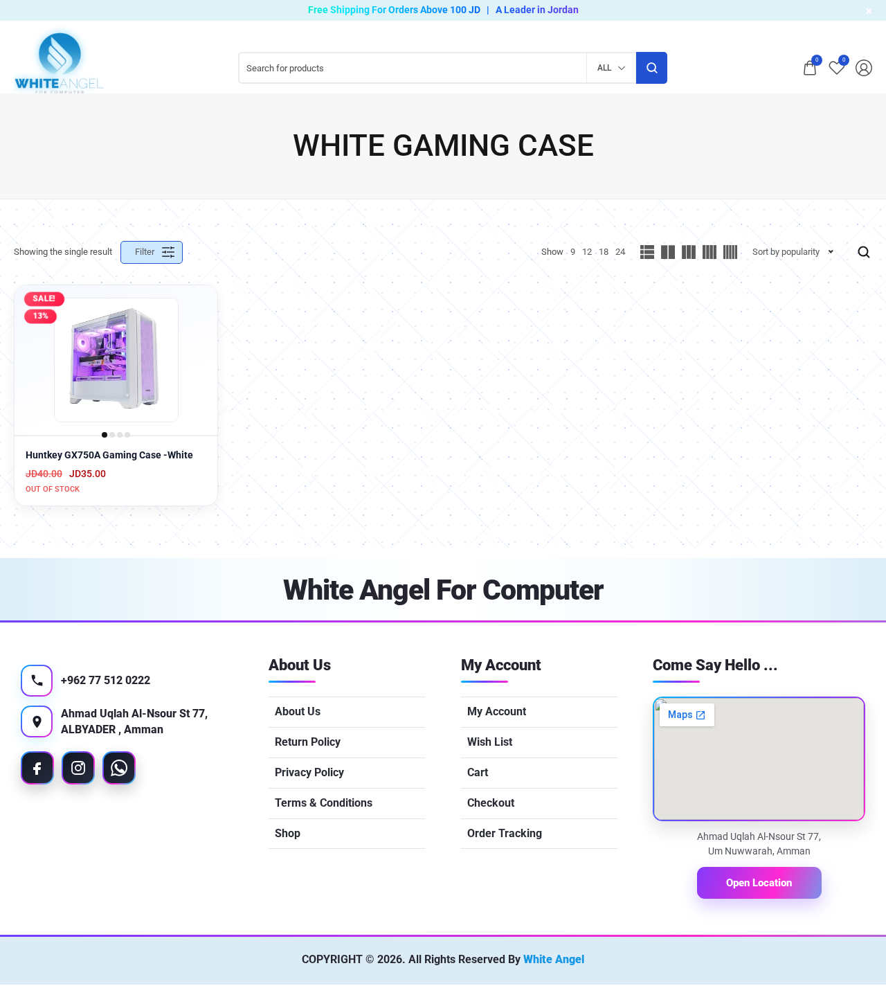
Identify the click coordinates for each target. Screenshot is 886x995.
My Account (496, 711)
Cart (477, 772)
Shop (287, 833)
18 (603, 251)
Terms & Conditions (323, 802)
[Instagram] (78, 768)
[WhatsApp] (119, 768)
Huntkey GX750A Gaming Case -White (109, 454)
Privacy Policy (309, 772)
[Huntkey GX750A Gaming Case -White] (116, 360)
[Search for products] (651, 68)
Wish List (489, 742)
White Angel (553, 959)
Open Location (759, 883)
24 (620, 251)
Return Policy (308, 742)
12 (587, 251)
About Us (297, 711)
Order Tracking (504, 833)
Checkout (490, 802)
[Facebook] (37, 768)
